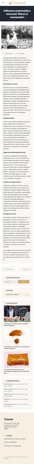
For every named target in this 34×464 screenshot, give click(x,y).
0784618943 (13, 442)
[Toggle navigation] (3, 2)
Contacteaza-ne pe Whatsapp (12, 446)
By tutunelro (9, 53)
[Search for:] (12, 281)
